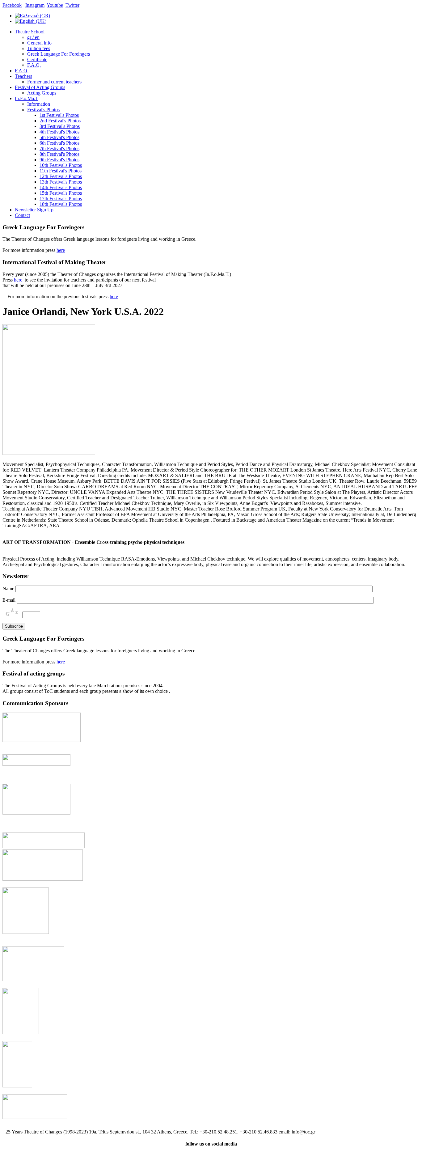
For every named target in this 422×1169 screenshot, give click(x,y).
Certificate (37, 59)
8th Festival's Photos (59, 154)
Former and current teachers (54, 81)
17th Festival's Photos (61, 198)
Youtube (55, 5)
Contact (22, 215)
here (61, 250)
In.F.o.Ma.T (26, 98)
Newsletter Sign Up (34, 209)
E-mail (8, 600)
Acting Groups (41, 92)
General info (39, 42)
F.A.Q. (34, 65)
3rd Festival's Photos (60, 126)
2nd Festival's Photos (60, 120)
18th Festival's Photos (61, 204)
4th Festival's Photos (59, 131)
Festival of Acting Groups (40, 87)
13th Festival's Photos (61, 181)
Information (38, 104)
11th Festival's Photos (61, 170)
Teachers (23, 76)
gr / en (33, 37)
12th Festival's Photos (61, 176)
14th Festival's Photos (61, 187)
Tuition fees (38, 48)
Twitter (72, 5)
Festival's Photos (43, 109)
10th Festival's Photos (61, 165)
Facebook (12, 5)
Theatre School (29, 31)
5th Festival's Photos (59, 137)
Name (8, 588)
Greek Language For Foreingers (58, 54)
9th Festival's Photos (59, 159)
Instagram (34, 5)
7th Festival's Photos (59, 148)
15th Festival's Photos (61, 193)
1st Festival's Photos (59, 115)
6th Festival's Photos (59, 143)
